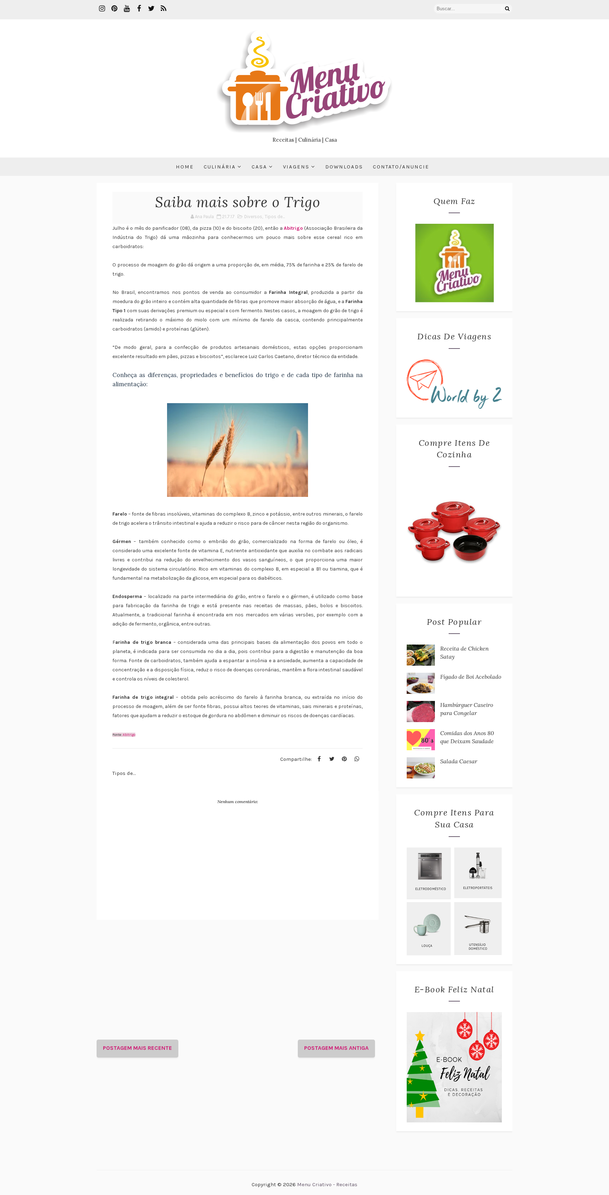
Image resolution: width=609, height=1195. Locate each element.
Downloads (344, 167)
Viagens (296, 167)
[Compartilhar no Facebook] (319, 759)
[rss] (163, 9)
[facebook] (139, 9)
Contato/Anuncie (401, 167)
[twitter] (151, 9)
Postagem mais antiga (336, 1048)
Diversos (253, 216)
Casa (259, 167)
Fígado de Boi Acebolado (470, 676)
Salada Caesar (458, 761)
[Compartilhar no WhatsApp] (357, 759)
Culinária (220, 167)
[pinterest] (114, 9)
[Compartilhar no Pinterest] (344, 759)
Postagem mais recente (137, 1048)
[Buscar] (507, 8)
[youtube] (126, 9)
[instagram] (102, 9)
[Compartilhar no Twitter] (331, 759)
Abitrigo (293, 228)
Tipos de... (275, 216)
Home (185, 167)
